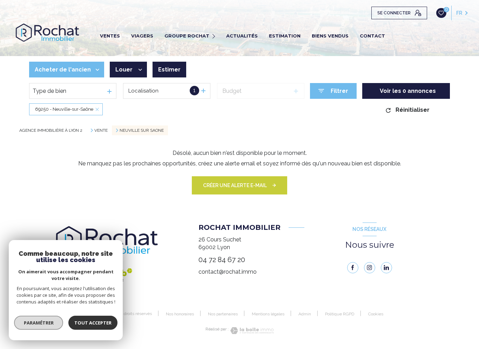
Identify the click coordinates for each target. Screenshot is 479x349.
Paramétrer (39, 323)
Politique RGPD (339, 314)
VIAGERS (142, 36)
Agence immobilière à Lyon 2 (50, 130)
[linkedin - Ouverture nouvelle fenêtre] (386, 267)
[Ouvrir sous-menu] (214, 36)
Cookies (375, 314)
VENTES (110, 36)
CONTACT (372, 36)
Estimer (169, 69)
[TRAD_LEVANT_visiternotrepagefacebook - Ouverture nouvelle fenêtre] (352, 267)
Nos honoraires (180, 314)
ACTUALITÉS (242, 36)
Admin (304, 314)
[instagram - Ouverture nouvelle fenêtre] (369, 267)
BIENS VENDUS (330, 36)
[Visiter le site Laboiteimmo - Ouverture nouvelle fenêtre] (251, 330)
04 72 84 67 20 (221, 259)
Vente (101, 130)
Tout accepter (93, 323)
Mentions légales (268, 314)
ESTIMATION (285, 36)
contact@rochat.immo (227, 271)
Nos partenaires (223, 314)
